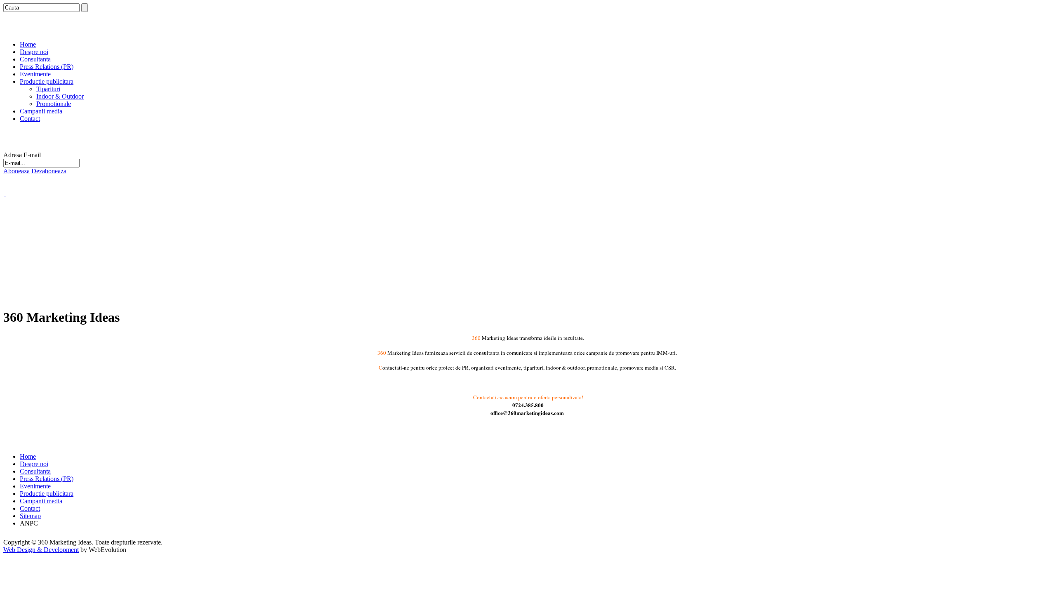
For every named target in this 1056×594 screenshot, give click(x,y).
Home (28, 44)
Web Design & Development (41, 549)
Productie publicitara (46, 81)
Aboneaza (16, 170)
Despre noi (34, 51)
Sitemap (30, 515)
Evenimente (35, 74)
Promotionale (53, 103)
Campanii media (41, 111)
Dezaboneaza (48, 170)
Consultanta (35, 59)
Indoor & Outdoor (60, 96)
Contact (30, 118)
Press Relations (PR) (46, 66)
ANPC (29, 523)
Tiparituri (48, 88)
